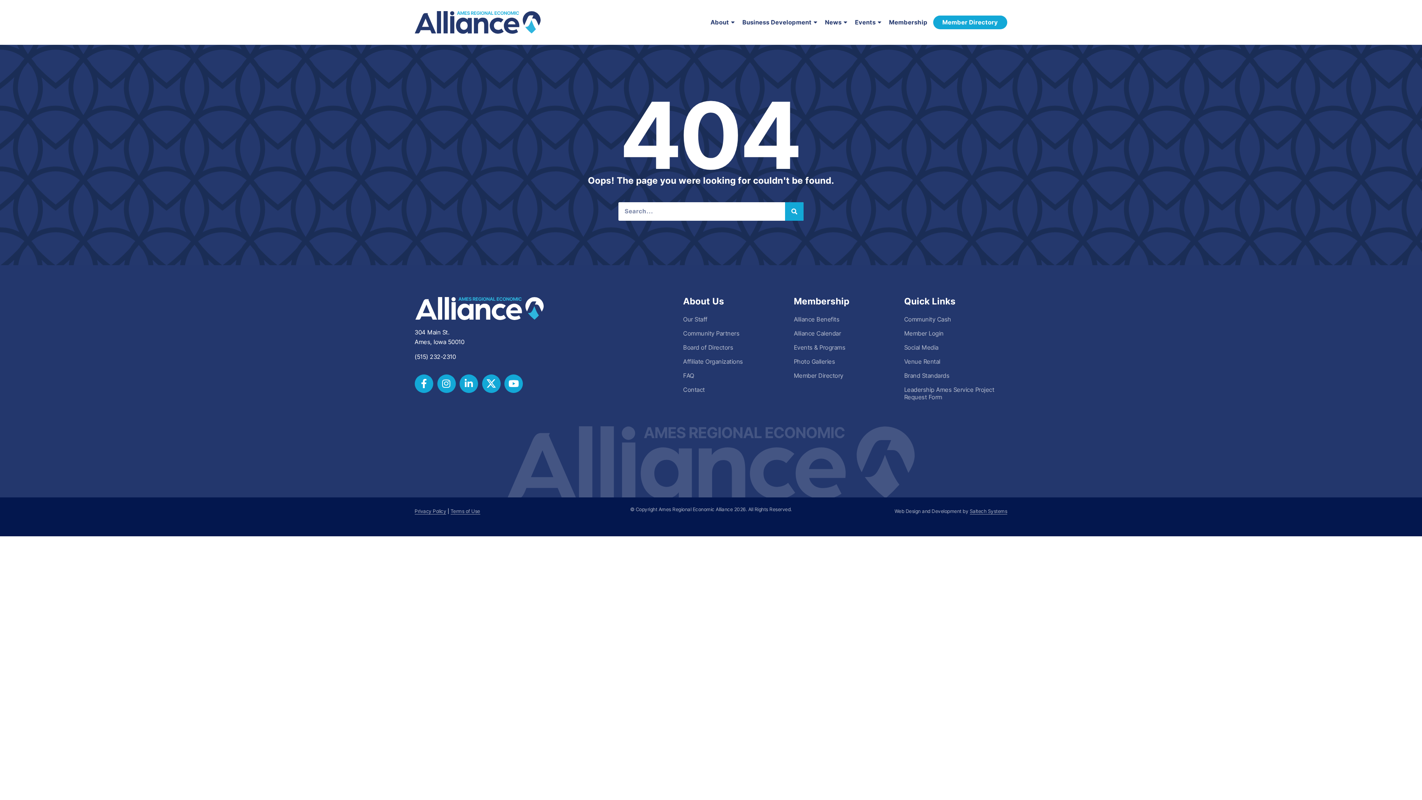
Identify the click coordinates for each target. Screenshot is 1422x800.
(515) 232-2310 (435, 356)
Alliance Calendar (817, 333)
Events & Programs (820, 347)
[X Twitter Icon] (491, 383)
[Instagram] (446, 383)
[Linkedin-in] (469, 383)
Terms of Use (465, 511)
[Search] (794, 211)
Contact (694, 389)
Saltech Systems (989, 511)
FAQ (688, 375)
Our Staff (695, 319)
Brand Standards (927, 375)
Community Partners (711, 333)
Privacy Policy (430, 511)
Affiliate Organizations (713, 361)
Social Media (921, 347)
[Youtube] (513, 383)
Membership (908, 22)
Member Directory (819, 375)
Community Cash (927, 319)
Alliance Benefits (817, 319)
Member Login (924, 333)
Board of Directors (708, 347)
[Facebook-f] (424, 383)
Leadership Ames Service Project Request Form (949, 393)
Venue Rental (922, 361)
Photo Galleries (814, 361)
